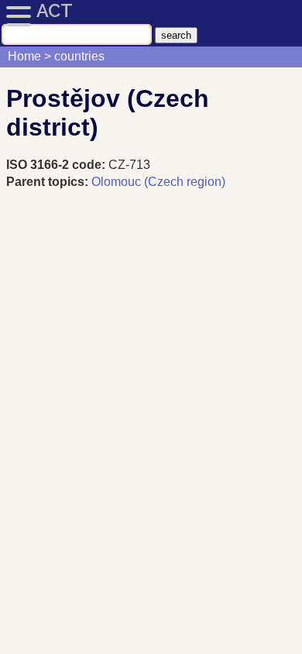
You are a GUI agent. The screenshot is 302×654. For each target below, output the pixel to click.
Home (24, 56)
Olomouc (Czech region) (158, 181)
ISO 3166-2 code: (57, 164)
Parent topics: (47, 181)
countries (79, 56)
